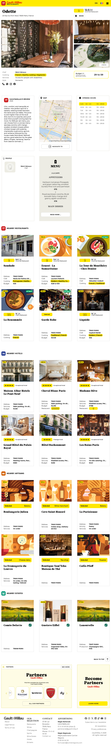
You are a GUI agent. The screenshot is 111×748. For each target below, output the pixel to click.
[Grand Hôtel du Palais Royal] (17, 440)
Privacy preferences (98, 729)
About (7, 722)
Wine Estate (31, 736)
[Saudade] (17, 261)
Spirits (29, 733)
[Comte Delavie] (17, 626)
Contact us (46, 736)
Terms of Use (10, 728)
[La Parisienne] (93, 506)
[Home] (14, 2)
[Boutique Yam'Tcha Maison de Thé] (55, 560)
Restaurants (31, 724)
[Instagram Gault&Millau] (89, 718)
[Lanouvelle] (93, 626)
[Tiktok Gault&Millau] (99, 718)
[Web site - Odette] (8, 84)
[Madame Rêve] (93, 386)
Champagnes (32, 730)
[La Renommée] (17, 315)
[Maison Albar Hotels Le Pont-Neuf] (17, 386)
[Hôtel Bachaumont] (55, 440)
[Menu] (107, 3)
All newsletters (100, 726)
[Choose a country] (102, 3)
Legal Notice (9, 725)
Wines (29, 727)
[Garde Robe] (55, 315)
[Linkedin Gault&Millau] (95, 718)
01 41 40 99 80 (63, 727)
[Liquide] (93, 315)
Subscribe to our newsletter (95, 722)
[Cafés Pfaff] (93, 560)
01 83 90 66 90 (63, 740)
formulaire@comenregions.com (70, 743)
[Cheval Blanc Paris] (55, 386)
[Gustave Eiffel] (55, 626)
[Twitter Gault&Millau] (92, 718)
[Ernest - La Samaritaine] (55, 261)
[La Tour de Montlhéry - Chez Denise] (93, 261)
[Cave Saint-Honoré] (55, 506)
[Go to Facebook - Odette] (15, 84)
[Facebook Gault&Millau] (86, 718)
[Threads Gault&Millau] (105, 718)
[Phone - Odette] (4, 84)
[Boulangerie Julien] (17, 506)
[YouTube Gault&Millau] (102, 718)
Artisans (30, 742)
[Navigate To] (55, 123)
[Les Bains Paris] (93, 440)
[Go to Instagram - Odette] (11, 84)
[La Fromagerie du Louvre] (17, 560)
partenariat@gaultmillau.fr (68, 729)
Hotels (29, 739)
